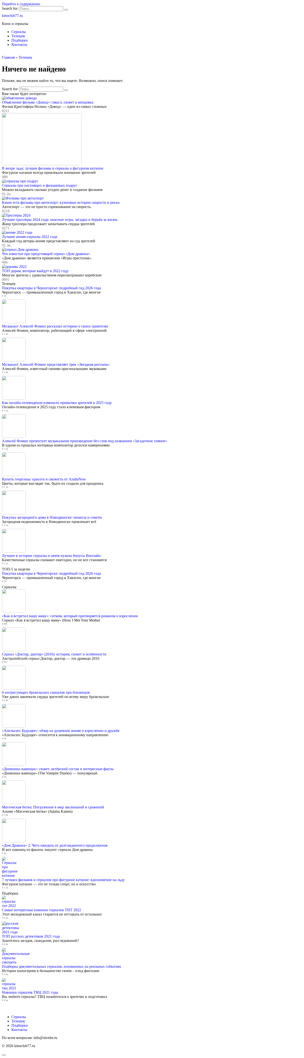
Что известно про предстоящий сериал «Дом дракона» (46, 254)
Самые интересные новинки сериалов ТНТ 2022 (41, 910)
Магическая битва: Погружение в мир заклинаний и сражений (53, 807)
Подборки (19, 40)
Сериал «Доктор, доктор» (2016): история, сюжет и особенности (54, 654)
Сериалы (18, 32)
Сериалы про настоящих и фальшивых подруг (39, 185)
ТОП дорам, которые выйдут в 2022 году (35, 271)
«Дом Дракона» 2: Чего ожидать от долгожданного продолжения (54, 845)
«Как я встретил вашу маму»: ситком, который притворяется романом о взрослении (70, 616)
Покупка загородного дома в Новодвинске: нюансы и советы (52, 517)
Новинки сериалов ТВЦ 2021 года (30, 992)
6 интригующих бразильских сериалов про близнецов (46, 692)
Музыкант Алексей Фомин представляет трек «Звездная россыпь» (56, 364)
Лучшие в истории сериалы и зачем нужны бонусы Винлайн (51, 556)
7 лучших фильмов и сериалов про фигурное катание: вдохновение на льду (63, 880)
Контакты (19, 45)
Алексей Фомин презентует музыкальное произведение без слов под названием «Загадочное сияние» (84, 441)
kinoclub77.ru (12, 16)
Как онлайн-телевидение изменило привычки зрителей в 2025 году (57, 403)
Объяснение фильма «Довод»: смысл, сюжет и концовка (47, 102)
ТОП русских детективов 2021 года (31, 936)
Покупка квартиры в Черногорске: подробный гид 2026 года (51, 288)
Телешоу (18, 36)
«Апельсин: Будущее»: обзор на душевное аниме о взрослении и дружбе (60, 731)
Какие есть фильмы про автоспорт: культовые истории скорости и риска (60, 202)
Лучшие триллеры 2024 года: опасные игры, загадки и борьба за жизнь (59, 220)
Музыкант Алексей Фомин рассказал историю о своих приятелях (55, 326)
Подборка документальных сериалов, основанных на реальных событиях (61, 966)
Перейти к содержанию (21, 4)
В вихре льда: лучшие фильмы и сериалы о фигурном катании (52, 168)
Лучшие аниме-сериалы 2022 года (29, 237)
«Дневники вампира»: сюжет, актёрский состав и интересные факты (58, 769)
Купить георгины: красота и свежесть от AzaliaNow (44, 479)
